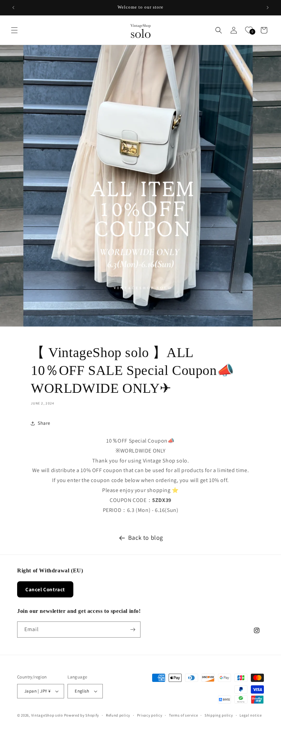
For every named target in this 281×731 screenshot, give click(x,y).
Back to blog (145, 537)
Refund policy (118, 715)
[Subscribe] (132, 629)
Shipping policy (219, 715)
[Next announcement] (267, 7)
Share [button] (44, 423)
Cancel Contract (45, 589)
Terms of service (183, 715)
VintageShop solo (47, 715)
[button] (14, 30)
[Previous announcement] (13, 7)
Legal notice (250, 715)
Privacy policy (149, 715)
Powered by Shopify (81, 715)
